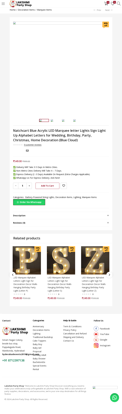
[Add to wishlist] (64, 186)
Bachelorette (39, 362)
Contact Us (68, 340)
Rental (36, 369)
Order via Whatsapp (30, 202)
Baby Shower (39, 358)
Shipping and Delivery (73, 337)
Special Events (39, 365)
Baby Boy (37, 344)
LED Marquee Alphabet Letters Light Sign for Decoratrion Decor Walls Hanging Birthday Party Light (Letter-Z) (94, 284)
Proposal (37, 351)
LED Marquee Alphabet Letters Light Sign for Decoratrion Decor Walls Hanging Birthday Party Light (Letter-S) (59, 284)
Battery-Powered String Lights (39, 197)
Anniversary (38, 326)
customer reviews (33, 144)
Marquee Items (44, 9)
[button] (29, 202)
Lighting (77, 197)
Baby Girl (37, 347)
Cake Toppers (39, 340)
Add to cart (47, 185)
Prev (99, 10)
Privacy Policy (69, 330)
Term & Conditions (72, 326)
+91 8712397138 (13, 360)
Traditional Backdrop (43, 337)
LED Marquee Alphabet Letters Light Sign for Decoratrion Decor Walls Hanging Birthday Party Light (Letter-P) (25, 284)
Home (13, 9)
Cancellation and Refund (75, 333)
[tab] (61, 215)
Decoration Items (26, 9)
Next (107, 10)
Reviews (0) (19, 222)
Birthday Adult (39, 355)
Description (19, 215)
